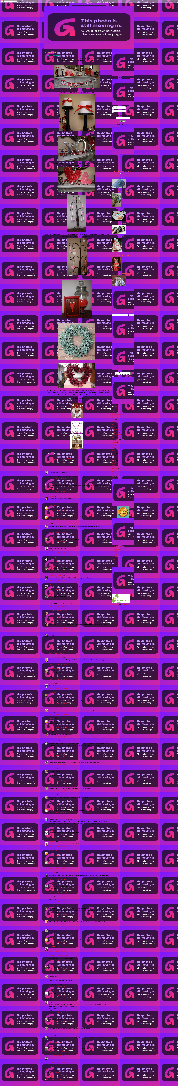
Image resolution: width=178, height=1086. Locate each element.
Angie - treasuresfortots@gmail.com (58, 974)
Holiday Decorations (55, 459)
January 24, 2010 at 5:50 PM (57, 901)
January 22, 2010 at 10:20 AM (58, 679)
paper (113, 448)
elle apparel (114, 556)
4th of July (114, 404)
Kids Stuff (114, 440)
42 (108, 946)
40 (108, 928)
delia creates (114, 554)
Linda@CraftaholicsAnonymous (57, 1000)
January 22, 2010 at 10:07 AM (58, 653)
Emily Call (51, 991)
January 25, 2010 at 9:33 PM (57, 914)
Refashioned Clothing (116, 457)
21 (108, 708)
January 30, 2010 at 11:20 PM (58, 1042)
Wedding (114, 476)
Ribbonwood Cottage (54, 483)
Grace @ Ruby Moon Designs (56, 668)
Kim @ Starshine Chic (54, 707)
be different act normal (117, 548)
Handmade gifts (115, 432)
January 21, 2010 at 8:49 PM (57, 532)
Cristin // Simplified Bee (55, 557)
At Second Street (89, 3)
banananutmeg (52, 872)
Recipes (113, 455)
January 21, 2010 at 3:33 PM (57, 510)
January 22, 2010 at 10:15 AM (58, 664)
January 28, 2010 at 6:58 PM (57, 1022)
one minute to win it (116, 444)
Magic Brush (52, 536)
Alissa (50, 1017)
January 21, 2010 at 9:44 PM (57, 552)
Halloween (114, 431)
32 (108, 841)
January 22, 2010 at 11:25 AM (58, 714)
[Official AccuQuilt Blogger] (123, 517)
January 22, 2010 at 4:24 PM (57, 764)
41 (108, 937)
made (113, 561)
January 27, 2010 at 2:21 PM (57, 942)
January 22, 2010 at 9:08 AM (58, 617)
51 (108, 1046)
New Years (114, 442)
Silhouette (114, 460)
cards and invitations (116, 414)
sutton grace (114, 564)
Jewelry (113, 437)
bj (49, 545)
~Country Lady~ (53, 514)
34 (108, 860)
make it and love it (116, 562)
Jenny (50, 965)
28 (108, 795)
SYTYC (113, 466)
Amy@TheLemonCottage (55, 883)
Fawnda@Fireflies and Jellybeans (57, 470)
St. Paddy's (114, 462)
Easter (113, 424)
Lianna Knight (52, 768)
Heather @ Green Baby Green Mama (58, 955)
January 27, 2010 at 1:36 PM (57, 933)
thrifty (113, 470)
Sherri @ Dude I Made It (55, 1026)
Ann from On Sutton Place (55, 1055)
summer (113, 465)
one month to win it (116, 445)
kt (49, 1046)
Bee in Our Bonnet (116, 549)
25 (108, 760)
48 (108, 1017)
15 (108, 622)
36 (108, 884)
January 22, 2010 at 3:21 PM (57, 755)
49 (108, 1026)
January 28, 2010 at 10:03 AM (58, 996)
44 (108, 965)
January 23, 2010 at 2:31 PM (57, 846)
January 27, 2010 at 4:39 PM (57, 960)
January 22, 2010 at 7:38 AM (58, 580)
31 (108, 830)
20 (108, 693)
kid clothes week (115, 439)
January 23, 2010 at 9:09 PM (57, 868)
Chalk (113, 416)
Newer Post (47, 1069)
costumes (114, 421)
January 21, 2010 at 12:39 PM (58, 479)
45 (108, 974)
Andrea (50, 859)
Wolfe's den (51, 718)
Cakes (113, 413)
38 (108, 906)
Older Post (106, 1069)
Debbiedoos (52, 683)
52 (108, 1056)
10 (108, 566)
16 (108, 633)
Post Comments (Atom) (57, 1072)
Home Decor (114, 435)
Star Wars (114, 463)
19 (108, 683)
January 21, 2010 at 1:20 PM (57, 492)
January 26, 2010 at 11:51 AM (58, 924)
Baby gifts (114, 408)
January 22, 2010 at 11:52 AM (58, 727)
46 (108, 991)
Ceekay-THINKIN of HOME (56, 657)
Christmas (114, 418)
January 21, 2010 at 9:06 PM (57, 541)
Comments (117, 110)
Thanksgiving (115, 468)
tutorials (113, 473)
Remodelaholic (52, 593)
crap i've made (115, 553)
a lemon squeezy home (117, 546)
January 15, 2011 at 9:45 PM (57, 1051)
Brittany (51, 937)
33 (108, 850)
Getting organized (116, 429)
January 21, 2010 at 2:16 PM (57, 501)
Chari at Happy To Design (55, 632)
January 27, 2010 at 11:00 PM (58, 986)
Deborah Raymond (53, 505)
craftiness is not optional (117, 551)
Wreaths (72, 459)
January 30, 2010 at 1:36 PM (57, 1031)
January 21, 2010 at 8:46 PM (57, 519)
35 (108, 873)
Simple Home (52, 795)
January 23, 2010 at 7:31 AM (58, 826)
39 (108, 919)
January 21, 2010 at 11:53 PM (58, 571)
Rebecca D (51, 1035)
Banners (113, 409)
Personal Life (115, 452)
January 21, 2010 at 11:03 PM (58, 562)
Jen (49, 817)
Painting (113, 447)
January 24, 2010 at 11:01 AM (58, 892)
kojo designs (114, 559)
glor (50, 785)
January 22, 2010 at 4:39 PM (57, 781)
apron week (114, 406)
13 (108, 594)
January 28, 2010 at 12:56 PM (58, 1012)
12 (108, 584)
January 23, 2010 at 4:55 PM (57, 855)
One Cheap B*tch (53, 850)
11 (108, 575)
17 (108, 657)
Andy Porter (52, 759)
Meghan (51, 928)
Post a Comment (48, 1066)
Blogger (126, 604)
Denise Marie (52, 841)
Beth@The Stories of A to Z (55, 575)
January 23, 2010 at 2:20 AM (58, 813)
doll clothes (114, 422)
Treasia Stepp (52, 566)
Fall (112, 426)
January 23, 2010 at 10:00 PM (58, 879)
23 (108, 732)
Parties (113, 450)
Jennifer (51, 919)
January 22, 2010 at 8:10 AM (58, 589)
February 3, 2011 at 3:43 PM (57, 1062)
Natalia (50, 896)
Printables (114, 453)
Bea (50, 584)
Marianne (51, 808)
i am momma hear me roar (117, 557)
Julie (50, 621)
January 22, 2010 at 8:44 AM (58, 606)
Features (113, 427)
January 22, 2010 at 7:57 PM (57, 790)
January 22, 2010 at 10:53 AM (58, 688)
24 (108, 741)
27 (108, 786)
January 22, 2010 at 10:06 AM (58, 628)
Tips (113, 471)
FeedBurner (126, 124)
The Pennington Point (54, 906)
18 (108, 668)
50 (108, 1035)
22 (108, 719)
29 (108, 808)
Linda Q (51, 830)
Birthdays (114, 411)
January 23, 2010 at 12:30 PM (58, 837)
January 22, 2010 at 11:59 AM (58, 736)
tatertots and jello (115, 566)
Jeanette (51, 496)
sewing (113, 458)
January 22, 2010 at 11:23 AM (58, 703)
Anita (50, 731)
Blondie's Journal (53, 741)
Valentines (65, 459)
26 (108, 769)
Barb (50, 523)
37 (108, 897)
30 (108, 817)
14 (108, 611)
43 (108, 956)
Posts (115, 107)
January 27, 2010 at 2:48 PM (57, 951)
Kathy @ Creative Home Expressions (58, 610)
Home (77, 1069)
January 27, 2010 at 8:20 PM (57, 969)
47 (108, 1000)
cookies (113, 419)
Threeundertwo (52, 692)
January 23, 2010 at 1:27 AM (58, 803)
